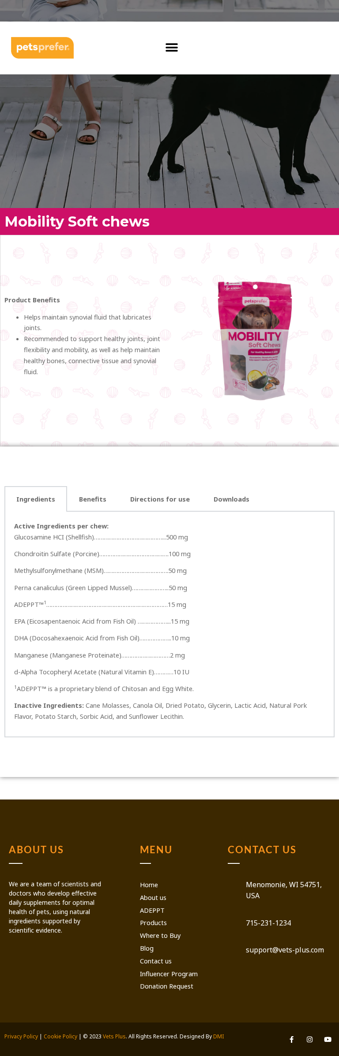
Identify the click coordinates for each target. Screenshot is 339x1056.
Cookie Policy (60, 1036)
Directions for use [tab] (160, 499)
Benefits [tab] (92, 499)
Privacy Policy (21, 1036)
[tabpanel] (169, 624)
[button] (172, 48)
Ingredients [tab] (35, 499)
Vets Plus (114, 1036)
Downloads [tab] (231, 499)
